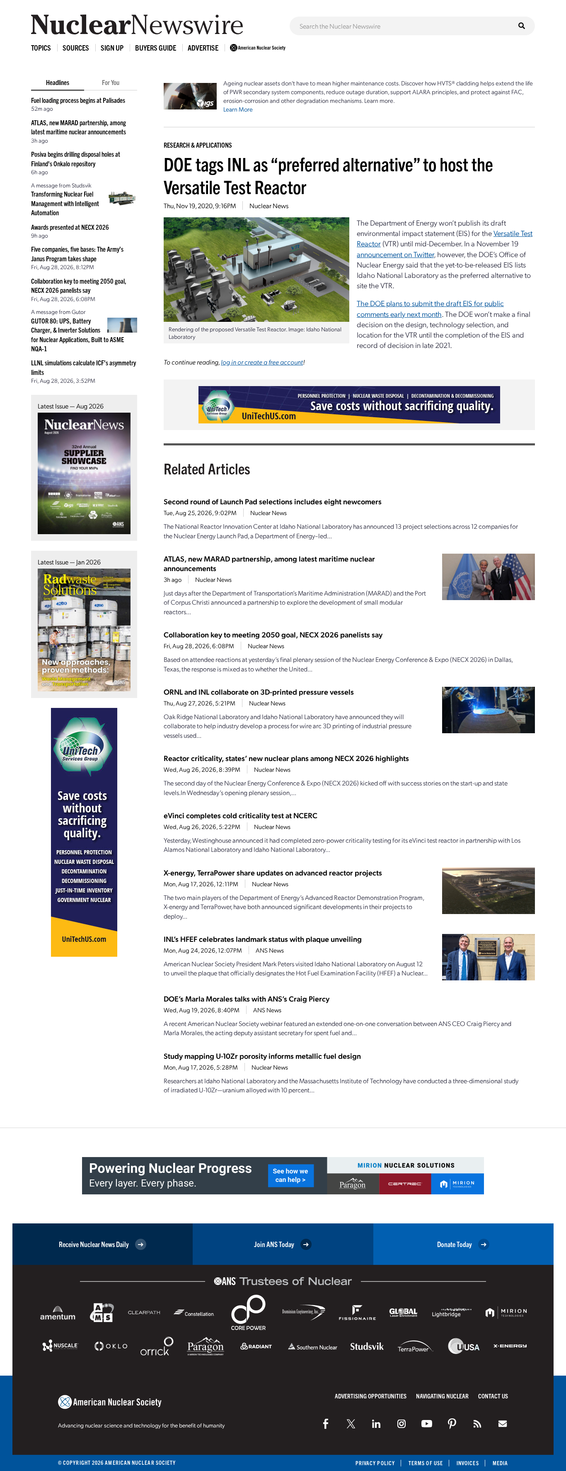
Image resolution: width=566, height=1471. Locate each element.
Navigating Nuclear (442, 1396)
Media (500, 1462)
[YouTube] (426, 1423)
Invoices (468, 1462)
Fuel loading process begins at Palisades (78, 100)
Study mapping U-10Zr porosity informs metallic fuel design (262, 1055)
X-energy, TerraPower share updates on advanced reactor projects (273, 872)
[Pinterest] (452, 1423)
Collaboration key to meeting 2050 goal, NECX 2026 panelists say (273, 634)
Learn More (238, 109)
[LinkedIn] (376, 1423)
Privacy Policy (375, 1462)
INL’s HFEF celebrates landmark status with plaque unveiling (263, 938)
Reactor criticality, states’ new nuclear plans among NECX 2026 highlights (286, 758)
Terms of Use (426, 1462)
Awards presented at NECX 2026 (70, 227)
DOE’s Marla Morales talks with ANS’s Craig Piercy (246, 998)
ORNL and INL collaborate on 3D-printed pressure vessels (259, 691)
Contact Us (493, 1396)
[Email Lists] (502, 1423)
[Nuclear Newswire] (477, 1423)
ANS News (270, 950)
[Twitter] (351, 1423)
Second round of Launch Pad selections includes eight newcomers (273, 501)
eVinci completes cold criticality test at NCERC (240, 815)
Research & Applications (198, 145)
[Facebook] (325, 1423)
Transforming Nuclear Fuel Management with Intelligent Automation (65, 203)
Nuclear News (268, 205)
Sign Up (112, 47)
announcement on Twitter (395, 254)
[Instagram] (401, 1423)
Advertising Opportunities (370, 1396)
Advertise (203, 47)
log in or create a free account (262, 361)
